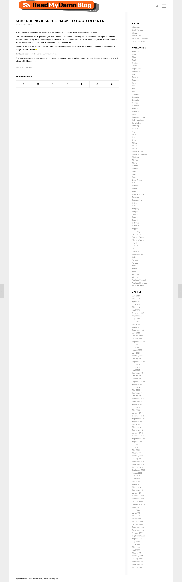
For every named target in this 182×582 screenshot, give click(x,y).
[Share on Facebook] (23, 84)
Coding (134, 63)
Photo (134, 188)
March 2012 (136, 427)
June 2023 (136, 321)
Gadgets (135, 94)
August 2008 (137, 538)
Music (134, 163)
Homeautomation (138, 117)
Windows (135, 274)
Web (134, 271)
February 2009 (137, 521)
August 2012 (137, 421)
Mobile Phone (137, 151)
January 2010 (137, 493)
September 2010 (138, 470)
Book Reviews (137, 30)
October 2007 (137, 567)
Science (135, 203)
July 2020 (136, 353)
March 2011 (136, 452)
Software (135, 222)
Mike (30, 68)
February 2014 (137, 393)
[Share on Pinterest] (67, 84)
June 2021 (136, 347)
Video (134, 265)
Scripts (135, 211)
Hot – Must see (138, 120)
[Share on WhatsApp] (52, 84)
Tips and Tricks (138, 237)
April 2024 (136, 310)
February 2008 (137, 555)
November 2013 (138, 401)
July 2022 (136, 332)
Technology (136, 231)
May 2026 (136, 298)
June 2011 (136, 447)
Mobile (134, 145)
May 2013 (136, 410)
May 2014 (136, 390)
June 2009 (136, 513)
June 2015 (136, 367)
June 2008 (136, 544)
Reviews (135, 197)
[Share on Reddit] (97, 84)
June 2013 (136, 407)
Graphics (135, 105)
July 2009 (136, 510)
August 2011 (137, 441)
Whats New (136, 35)
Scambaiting (137, 200)
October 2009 (137, 501)
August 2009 (137, 507)
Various (135, 260)
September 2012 (138, 418)
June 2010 (136, 478)
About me (136, 27)
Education (136, 80)
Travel (134, 243)
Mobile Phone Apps (139, 154)
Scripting (22, 25)
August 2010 (137, 473)
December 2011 (138, 435)
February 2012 (137, 430)
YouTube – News (138, 41)
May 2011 (136, 450)
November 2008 (138, 530)
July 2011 (136, 444)
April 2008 (136, 550)
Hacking (135, 108)
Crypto (134, 65)
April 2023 (136, 327)
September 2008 (138, 535)
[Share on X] (38, 84)
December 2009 (138, 495)
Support (135, 228)
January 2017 (137, 358)
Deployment (136, 68)
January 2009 (137, 524)
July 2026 (136, 295)
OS (17, 25)
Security (135, 214)
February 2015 (137, 373)
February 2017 (137, 355)
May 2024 (136, 307)
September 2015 (138, 361)
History (135, 114)
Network (135, 165)
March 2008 (136, 553)
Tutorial (135, 245)
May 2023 (136, 324)
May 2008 (136, 547)
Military (135, 143)
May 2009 (136, 515)
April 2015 (136, 370)
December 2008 (138, 527)
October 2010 (137, 467)
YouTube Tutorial (138, 285)
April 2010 (136, 484)
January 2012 (137, 433)
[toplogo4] (57, 6)
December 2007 (138, 561)
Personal (135, 185)
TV (133, 248)
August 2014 (137, 384)
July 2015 (136, 364)
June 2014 (136, 387)
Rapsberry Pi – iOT (139, 194)
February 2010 (137, 490)
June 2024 (136, 304)
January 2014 (137, 395)
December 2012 (138, 415)
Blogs (134, 57)
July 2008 (136, 541)
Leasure (135, 128)
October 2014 (137, 378)
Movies (135, 160)
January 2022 (137, 335)
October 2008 (137, 533)
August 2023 (137, 315)
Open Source (137, 180)
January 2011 (137, 458)
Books (134, 60)
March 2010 (136, 487)
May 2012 (136, 424)
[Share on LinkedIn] (82, 84)
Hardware (135, 111)
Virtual (134, 268)
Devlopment (136, 71)
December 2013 (138, 398)
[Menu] (163, 6)
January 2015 (137, 375)
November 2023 (138, 313)
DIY (133, 74)
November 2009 (138, 498)
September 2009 (138, 504)
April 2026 (136, 301)
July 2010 (136, 475)
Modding (135, 157)
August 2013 (137, 404)
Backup (135, 54)
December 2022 (138, 330)
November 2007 (138, 564)
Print (134, 191)
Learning (135, 125)
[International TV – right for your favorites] (2, 291)
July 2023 (136, 318)
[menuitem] (157, 6)
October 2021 (137, 338)
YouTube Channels (139, 280)
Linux (134, 137)
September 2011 (138, 438)
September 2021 (138, 341)
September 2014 (138, 381)
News (134, 171)
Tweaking (135, 251)
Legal (134, 131)
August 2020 (137, 350)
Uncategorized (137, 254)
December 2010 (138, 461)
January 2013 (137, 413)
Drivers (135, 77)
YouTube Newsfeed (139, 283)
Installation (136, 123)
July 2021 (136, 344)
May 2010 (136, 481)
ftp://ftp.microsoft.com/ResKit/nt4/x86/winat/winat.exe (36, 53)
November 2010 (138, 464)
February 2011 (137, 455)
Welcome (135, 33)
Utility (29, 25)
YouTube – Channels (140, 38)
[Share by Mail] (111, 84)
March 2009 (136, 518)
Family (134, 83)
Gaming (135, 102)
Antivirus (135, 51)
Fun (133, 85)
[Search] (157, 6)
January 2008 (137, 558)
